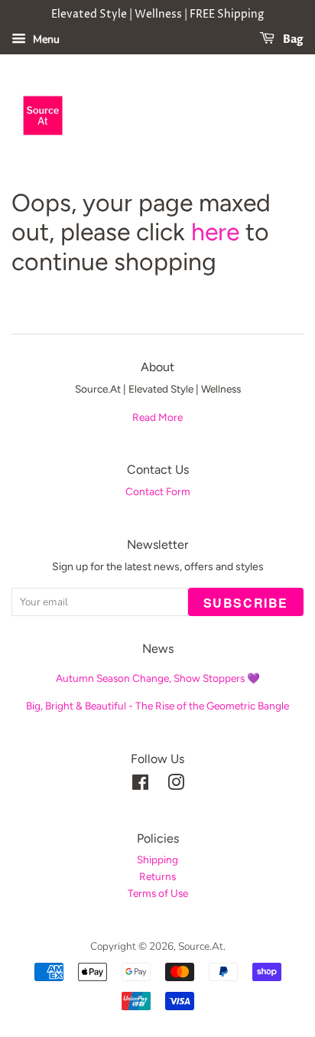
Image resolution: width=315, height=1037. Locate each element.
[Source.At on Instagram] (175, 785)
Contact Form (157, 491)
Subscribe (245, 602)
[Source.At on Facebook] (140, 785)
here (215, 231)
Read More (157, 417)
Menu (45, 39)
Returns (157, 876)
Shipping (157, 859)
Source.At (200, 946)
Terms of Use (158, 893)
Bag (292, 39)
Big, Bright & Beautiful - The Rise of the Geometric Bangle (157, 705)
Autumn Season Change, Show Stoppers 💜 (158, 678)
